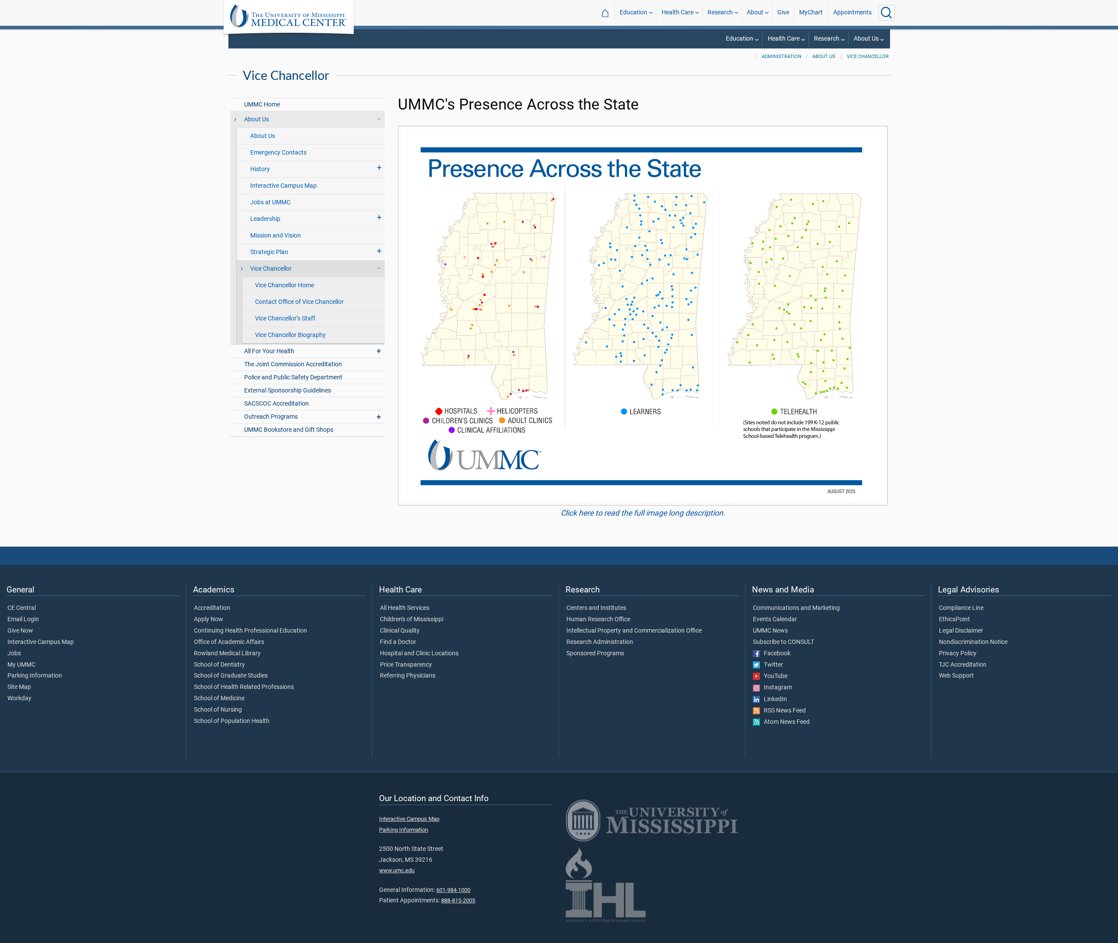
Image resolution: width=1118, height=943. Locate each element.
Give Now (20, 630)
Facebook (775, 653)
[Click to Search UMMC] (886, 13)
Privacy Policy (958, 653)
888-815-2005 (458, 900)
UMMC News (770, 630)
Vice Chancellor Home (284, 285)
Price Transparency (406, 664)
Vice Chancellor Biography (290, 335)
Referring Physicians (407, 675)
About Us (866, 38)
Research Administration (599, 642)
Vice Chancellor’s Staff (285, 318)
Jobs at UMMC (270, 202)
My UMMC (21, 664)
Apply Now (208, 619)
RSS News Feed (783, 710)
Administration (781, 56)
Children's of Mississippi (411, 619)
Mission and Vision (275, 235)
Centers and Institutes (596, 608)
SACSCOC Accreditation (276, 403)
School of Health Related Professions (244, 687)
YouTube (773, 676)
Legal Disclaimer (961, 630)
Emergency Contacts (278, 152)
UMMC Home (262, 104)
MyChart (811, 12)
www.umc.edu (396, 870)
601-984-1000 (453, 890)
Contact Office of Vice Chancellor (299, 302)
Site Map (19, 687)
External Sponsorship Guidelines (287, 390)
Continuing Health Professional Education (250, 630)
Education (633, 12)
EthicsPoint (954, 619)
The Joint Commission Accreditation (293, 364)
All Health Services (404, 608)
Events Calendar (775, 619)
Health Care (678, 12)
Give (783, 12)
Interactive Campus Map (283, 185)
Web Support (956, 675)
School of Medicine (219, 698)
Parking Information (34, 675)
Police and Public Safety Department (293, 377)
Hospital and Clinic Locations (419, 653)
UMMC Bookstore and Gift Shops (288, 430)
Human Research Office (598, 619)
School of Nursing (218, 709)
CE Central (21, 608)
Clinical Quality (400, 630)
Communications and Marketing (796, 608)
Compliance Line (961, 608)
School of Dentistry (219, 664)
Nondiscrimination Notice (973, 642)
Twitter (771, 664)
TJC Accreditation (963, 664)
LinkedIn (773, 699)
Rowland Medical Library (227, 653)
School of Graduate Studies (231, 675)
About (755, 12)
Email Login (23, 619)
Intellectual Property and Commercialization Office (634, 630)
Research (720, 12)
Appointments (852, 12)
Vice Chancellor (868, 56)
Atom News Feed (785, 722)
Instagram (776, 687)
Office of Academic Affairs (229, 642)
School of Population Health (231, 721)
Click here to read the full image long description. (643, 513)
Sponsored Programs (595, 653)
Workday (19, 698)
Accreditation (212, 608)
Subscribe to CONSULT (783, 642)
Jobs (14, 653)
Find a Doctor (398, 642)
